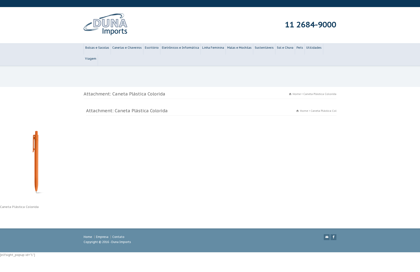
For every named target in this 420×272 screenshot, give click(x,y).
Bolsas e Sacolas (97, 47)
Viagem (90, 58)
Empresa (102, 237)
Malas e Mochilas (239, 47)
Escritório (152, 47)
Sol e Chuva (285, 47)
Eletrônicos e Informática (180, 47)
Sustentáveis (264, 47)
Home (88, 237)
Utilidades (314, 47)
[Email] (327, 237)
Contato (118, 237)
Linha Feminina (213, 47)
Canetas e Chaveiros (127, 47)
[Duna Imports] (105, 34)
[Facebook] (333, 237)
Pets (300, 47)
